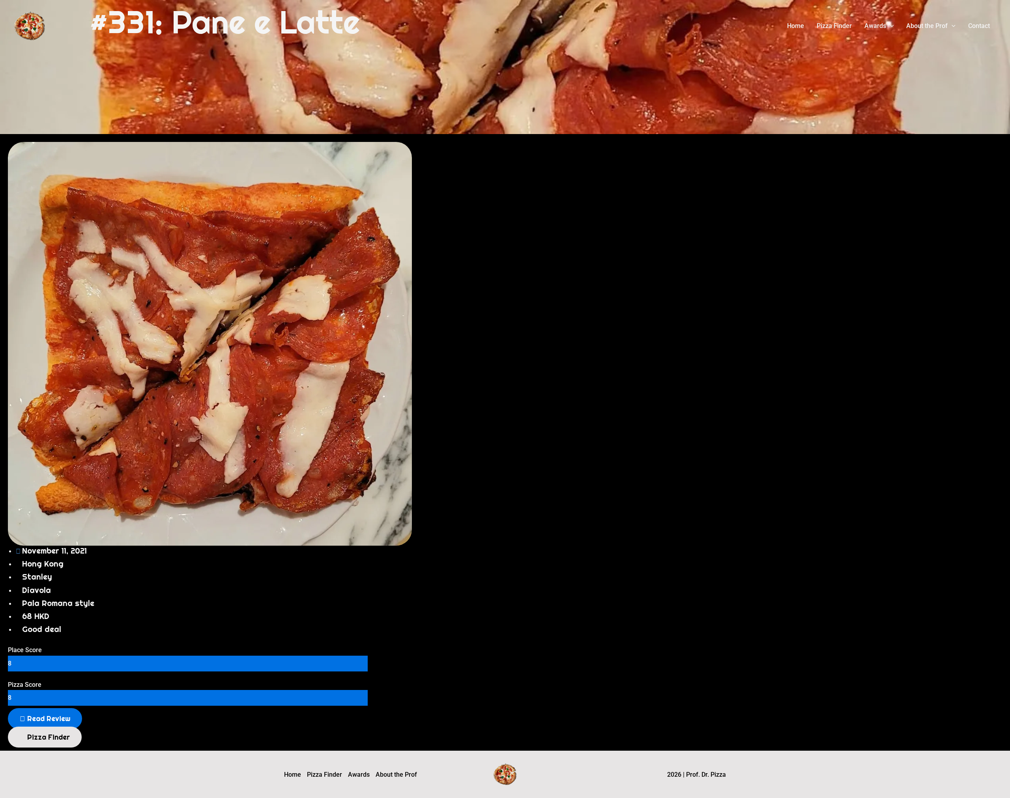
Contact (979, 26)
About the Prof (927, 26)
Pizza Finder (834, 26)
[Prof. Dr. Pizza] (29, 25)
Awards (875, 26)
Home (795, 26)
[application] (890, 26)
